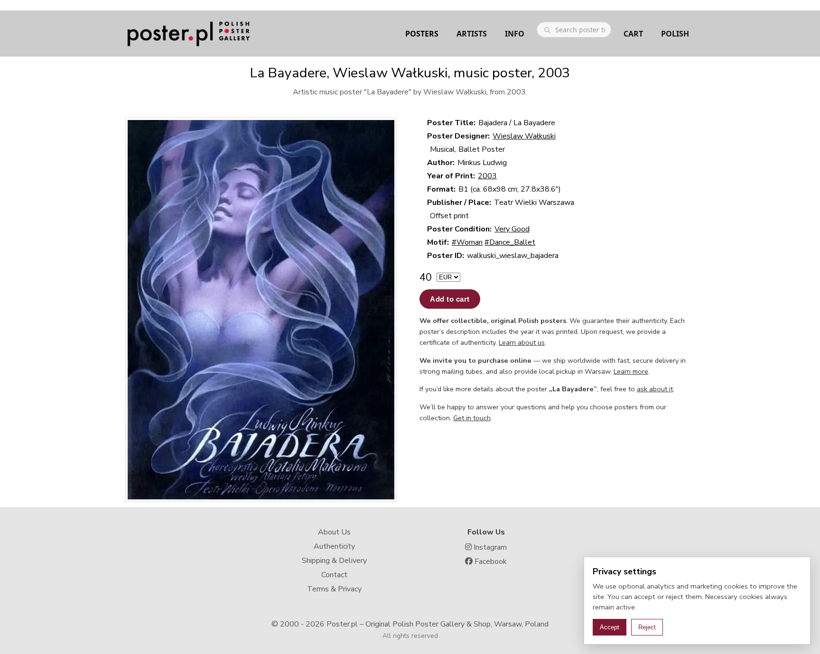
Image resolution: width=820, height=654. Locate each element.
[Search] (547, 30)
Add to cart (450, 299)
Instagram (489, 547)
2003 (487, 176)
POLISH (675, 33)
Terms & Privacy (334, 589)
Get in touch (472, 418)
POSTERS (421, 33)
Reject (647, 627)
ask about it (655, 389)
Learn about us (522, 342)
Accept (609, 627)
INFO (514, 33)
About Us (334, 532)
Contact (334, 575)
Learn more (631, 371)
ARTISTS (472, 33)
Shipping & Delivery (334, 560)
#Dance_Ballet (510, 242)
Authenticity (334, 546)
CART (633, 33)
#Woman (467, 242)
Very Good (512, 229)
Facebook (490, 561)
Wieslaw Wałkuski (524, 136)
